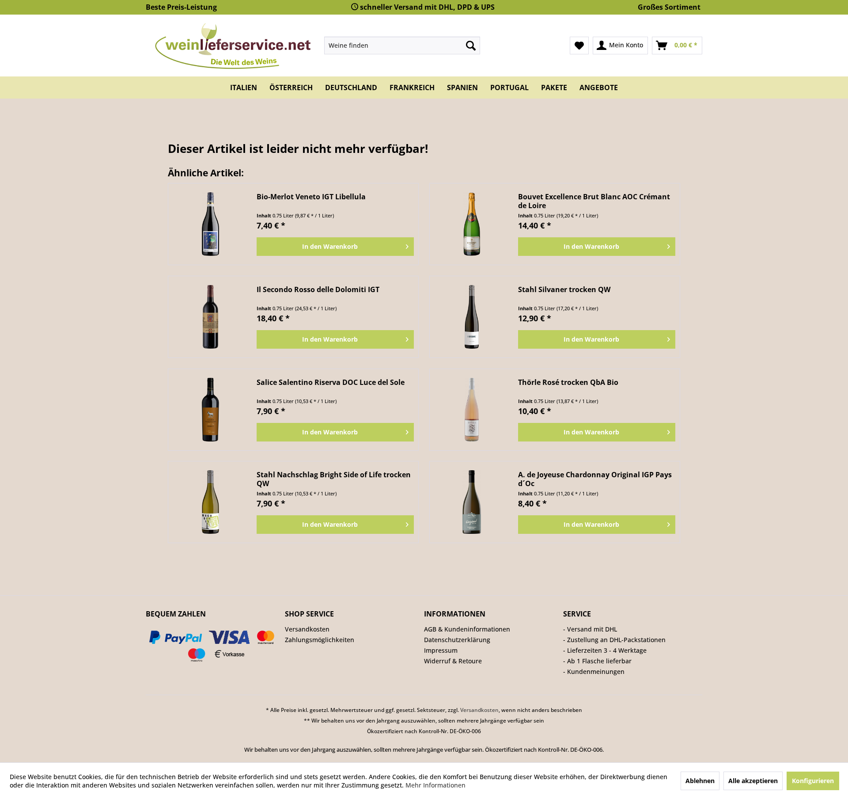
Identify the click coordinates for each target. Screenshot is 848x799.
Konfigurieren (813, 780)
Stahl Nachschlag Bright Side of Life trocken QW (334, 479)
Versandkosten (307, 629)
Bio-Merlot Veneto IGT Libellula (311, 197)
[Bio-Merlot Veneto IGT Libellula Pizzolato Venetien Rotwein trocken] (210, 224)
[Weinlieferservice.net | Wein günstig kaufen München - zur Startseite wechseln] (231, 45)
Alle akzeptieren (753, 780)
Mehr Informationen (435, 785)
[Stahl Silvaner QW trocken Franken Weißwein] (471, 317)
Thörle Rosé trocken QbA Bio (568, 382)
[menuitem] (402, 45)
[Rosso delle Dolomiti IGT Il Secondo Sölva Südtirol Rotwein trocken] (210, 317)
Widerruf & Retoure (453, 661)
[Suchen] (471, 45)
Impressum (441, 650)
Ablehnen (700, 780)
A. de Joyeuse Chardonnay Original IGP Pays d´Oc (595, 479)
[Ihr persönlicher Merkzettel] (579, 45)
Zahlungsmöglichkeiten (319, 639)
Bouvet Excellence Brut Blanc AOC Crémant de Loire (594, 201)
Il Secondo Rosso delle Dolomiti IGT (318, 289)
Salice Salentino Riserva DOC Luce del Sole (331, 382)
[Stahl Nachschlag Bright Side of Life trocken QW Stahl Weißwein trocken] (210, 502)
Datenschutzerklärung (457, 639)
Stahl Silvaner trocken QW (564, 289)
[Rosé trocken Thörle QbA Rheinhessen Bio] (471, 409)
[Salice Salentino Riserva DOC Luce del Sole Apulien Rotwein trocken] (210, 409)
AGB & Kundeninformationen (467, 629)
